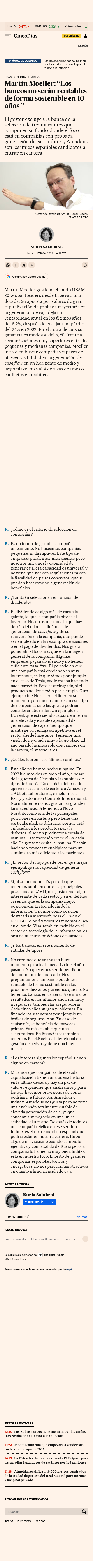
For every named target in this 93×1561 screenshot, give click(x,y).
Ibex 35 (11, 26)
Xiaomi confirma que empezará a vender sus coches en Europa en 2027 (44, 1447)
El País (82, 45)
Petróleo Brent (74, 26)
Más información (14, 1259)
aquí (69, 1269)
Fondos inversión (16, 1239)
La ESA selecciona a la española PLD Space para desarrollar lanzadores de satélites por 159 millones (46, 1460)
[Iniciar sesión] (85, 36)
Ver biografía (34, 1202)
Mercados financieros (45, 1239)
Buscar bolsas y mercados (26, 1499)
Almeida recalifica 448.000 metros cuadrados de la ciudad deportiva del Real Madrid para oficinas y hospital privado (45, 1475)
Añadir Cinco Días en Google (28, 276)
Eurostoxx (24, 1521)
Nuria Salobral (47, 247)
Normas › (82, 1217)
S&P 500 (41, 26)
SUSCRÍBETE (71, 35)
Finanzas (70, 1239)
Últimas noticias (19, 1423)
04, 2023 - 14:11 (51, 253)
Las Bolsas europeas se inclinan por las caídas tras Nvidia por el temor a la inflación (65, 64)
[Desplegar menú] (8, 35)
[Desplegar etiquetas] (85, 1239)
